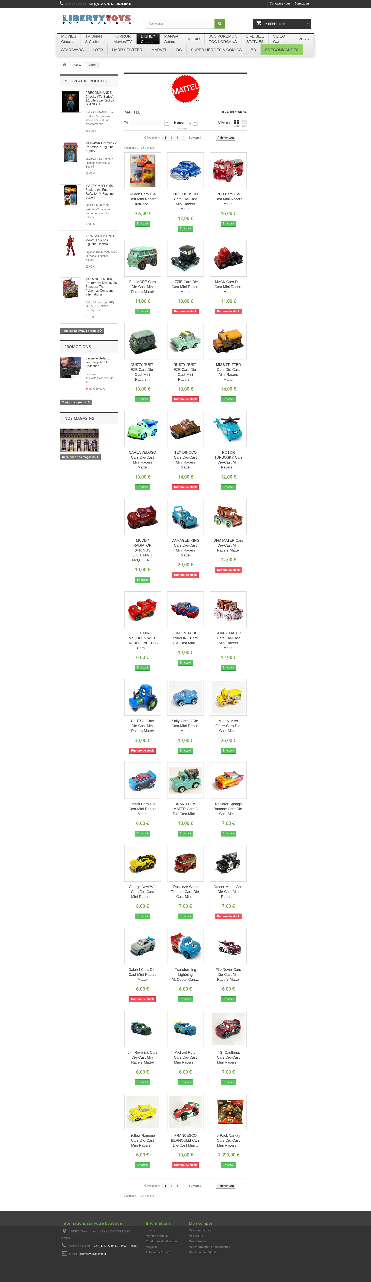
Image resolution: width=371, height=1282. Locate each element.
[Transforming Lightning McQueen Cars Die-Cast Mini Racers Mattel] (185, 946)
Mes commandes (200, 1230)
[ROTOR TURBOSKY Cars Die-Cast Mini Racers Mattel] (228, 429)
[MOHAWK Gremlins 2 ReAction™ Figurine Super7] (70, 152)
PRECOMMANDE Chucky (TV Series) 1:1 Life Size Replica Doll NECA (99, 98)
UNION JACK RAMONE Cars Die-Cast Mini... (185, 638)
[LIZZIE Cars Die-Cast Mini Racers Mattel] (185, 258)
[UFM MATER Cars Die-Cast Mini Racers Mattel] (228, 517)
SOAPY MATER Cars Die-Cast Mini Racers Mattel (228, 640)
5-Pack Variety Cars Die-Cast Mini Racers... (228, 1140)
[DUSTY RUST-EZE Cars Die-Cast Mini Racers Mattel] (142, 341)
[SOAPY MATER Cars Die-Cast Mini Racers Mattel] (228, 610)
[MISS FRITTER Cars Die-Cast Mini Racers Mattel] (228, 341)
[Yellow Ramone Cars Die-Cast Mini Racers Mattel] (142, 1112)
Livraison (152, 1230)
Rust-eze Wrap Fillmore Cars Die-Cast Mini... (185, 892)
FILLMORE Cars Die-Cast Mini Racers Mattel (142, 287)
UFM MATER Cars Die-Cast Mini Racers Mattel (228, 545)
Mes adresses (198, 1241)
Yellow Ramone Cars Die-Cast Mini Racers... (142, 1140)
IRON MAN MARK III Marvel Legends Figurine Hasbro (100, 240)
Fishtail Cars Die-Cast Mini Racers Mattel (142, 809)
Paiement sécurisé (158, 1252)
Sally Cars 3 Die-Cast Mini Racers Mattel (185, 726)
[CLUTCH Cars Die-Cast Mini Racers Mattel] (142, 697)
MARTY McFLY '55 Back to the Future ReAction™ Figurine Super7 (99, 191)
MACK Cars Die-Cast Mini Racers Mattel (228, 287)
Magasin (151, 1247)
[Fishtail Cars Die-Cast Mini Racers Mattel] (142, 780)
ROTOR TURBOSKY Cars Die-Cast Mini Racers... (228, 459)
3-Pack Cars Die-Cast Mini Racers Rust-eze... (143, 199)
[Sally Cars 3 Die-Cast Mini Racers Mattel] (185, 697)
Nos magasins (79, 418)
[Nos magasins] (89, 440)
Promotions (77, 346)
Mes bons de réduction (204, 1252)
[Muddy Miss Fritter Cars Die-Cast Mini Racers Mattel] (228, 697)
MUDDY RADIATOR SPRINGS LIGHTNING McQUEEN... (142, 550)
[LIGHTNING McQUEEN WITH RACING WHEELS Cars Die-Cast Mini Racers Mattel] (142, 610)
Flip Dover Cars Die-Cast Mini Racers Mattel (228, 975)
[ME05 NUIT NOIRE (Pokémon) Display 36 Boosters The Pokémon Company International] (70, 288)
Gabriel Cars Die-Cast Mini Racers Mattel (142, 975)
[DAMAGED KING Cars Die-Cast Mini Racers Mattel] (185, 517)
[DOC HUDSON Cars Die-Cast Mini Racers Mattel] (185, 171)
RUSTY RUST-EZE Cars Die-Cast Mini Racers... (185, 372)
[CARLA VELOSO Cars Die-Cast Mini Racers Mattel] (142, 429)
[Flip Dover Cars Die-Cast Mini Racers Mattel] (228, 946)
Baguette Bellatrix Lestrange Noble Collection (97, 362)
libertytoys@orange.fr (92, 1253)
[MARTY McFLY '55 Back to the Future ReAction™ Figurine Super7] (70, 195)
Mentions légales (157, 1235)
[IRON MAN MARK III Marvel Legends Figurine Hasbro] (70, 245)
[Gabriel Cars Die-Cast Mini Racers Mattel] (142, 946)
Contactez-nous (280, 3)
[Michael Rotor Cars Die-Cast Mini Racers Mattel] (185, 1029)
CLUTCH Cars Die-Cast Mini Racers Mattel (142, 726)
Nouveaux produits (85, 80)
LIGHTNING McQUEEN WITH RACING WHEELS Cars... (143, 640)
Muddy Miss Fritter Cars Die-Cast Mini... (228, 726)
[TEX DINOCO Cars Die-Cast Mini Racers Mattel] (185, 429)
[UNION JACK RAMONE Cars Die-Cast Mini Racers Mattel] (185, 610)
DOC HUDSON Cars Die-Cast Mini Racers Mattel (185, 201)
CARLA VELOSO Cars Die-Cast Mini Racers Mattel (142, 459)
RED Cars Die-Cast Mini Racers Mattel (228, 199)
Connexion (302, 3)
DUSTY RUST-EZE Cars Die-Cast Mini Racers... (142, 372)
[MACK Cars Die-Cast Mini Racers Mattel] (228, 258)
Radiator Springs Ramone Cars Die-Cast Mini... (228, 809)
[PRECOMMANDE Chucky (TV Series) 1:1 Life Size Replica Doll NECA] (70, 102)
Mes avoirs (196, 1235)
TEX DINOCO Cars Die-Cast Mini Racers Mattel (185, 459)
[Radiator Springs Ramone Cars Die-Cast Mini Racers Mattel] (228, 780)
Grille (236, 125)
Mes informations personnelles (209, 1247)
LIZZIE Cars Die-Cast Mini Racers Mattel (185, 287)
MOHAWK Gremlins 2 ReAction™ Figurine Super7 (101, 147)
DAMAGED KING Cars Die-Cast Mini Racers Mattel (185, 547)
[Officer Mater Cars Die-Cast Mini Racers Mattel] (228, 863)
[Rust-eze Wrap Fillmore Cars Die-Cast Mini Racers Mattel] (185, 863)
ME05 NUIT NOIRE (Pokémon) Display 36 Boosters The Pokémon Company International (101, 286)
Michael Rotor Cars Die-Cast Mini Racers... (185, 1057)
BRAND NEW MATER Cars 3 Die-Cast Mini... (185, 809)
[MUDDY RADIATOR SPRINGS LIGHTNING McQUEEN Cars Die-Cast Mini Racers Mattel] (142, 517)
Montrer (179, 122)
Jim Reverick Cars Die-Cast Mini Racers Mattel (143, 1057)
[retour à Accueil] (64, 65)
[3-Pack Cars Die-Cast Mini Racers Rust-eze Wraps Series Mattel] (142, 171)
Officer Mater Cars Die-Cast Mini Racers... (228, 892)
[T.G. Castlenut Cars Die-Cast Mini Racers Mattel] (228, 1029)
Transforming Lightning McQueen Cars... (185, 975)
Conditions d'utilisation (161, 1241)
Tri (126, 122)
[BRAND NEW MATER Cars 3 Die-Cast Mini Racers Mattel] (185, 780)
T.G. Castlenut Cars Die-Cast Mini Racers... (228, 1057)
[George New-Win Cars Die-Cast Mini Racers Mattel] (142, 863)
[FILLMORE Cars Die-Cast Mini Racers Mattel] (142, 258)
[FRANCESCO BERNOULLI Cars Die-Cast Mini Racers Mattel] (185, 1112)
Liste (244, 125)
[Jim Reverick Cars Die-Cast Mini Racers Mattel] (142, 1029)
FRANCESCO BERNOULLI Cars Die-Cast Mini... (185, 1140)
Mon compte (201, 1223)
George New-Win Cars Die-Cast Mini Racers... (142, 892)
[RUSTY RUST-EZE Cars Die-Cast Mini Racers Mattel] (185, 341)
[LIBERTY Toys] (99, 22)
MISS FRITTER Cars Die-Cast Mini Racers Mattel (228, 372)
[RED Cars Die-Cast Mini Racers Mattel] (228, 171)
